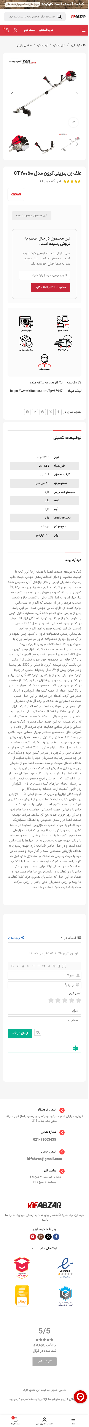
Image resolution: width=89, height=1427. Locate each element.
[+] (64, 965)
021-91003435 (44, 1139)
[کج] (17, 966)
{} (58, 965)
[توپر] (12, 966)
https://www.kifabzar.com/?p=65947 (36, 391)
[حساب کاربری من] (15, 30)
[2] (71, 1000)
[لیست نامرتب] (38, 966)
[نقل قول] (43, 966)
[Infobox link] (45, 1110)
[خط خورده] (27, 966)
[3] (64, 1000)
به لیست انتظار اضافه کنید (50, 287)
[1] (78, 1000)
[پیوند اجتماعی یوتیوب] (33, 1237)
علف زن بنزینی (24, 45)
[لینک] (53, 966)
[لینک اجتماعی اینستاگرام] (40, 1237)
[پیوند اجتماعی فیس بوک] (58, 412)
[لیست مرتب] (33, 966)
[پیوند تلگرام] (27, 412)
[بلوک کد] (48, 966)
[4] (57, 1000)
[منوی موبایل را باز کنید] (83, 30)
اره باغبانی (42, 45)
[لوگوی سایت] (78, 16)
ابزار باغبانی (59, 45)
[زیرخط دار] (22, 966)
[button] (77, 93)
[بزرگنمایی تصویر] (73, 122)
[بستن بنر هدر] (5, 4)
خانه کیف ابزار (78, 45)
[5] (51, 1000)
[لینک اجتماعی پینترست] (43, 412)
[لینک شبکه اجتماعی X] (50, 412)
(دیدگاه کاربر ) (50, 181)
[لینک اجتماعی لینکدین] (35, 412)
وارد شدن (14, 938)
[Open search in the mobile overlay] (34, 16)
